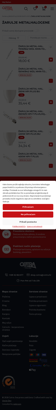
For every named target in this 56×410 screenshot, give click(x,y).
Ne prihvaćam (28, 214)
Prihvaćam (28, 207)
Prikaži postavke (28, 222)
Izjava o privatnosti (34, 226)
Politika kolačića (19, 226)
